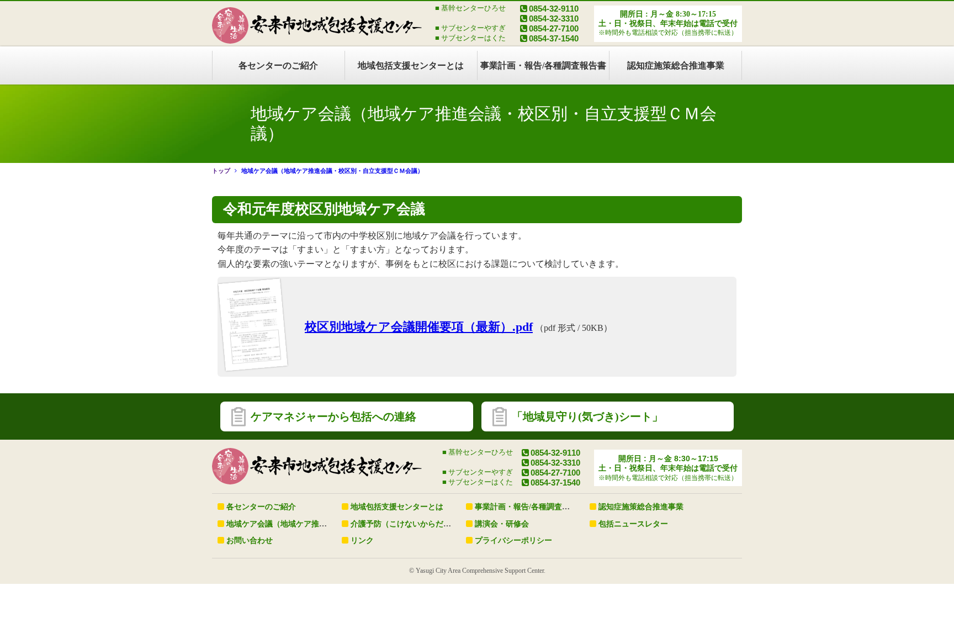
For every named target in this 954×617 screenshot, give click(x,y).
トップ (221, 170)
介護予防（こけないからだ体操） (409, 524)
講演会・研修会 (502, 524)
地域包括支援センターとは (411, 65)
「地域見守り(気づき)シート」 (587, 416)
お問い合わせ (249, 540)
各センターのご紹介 (278, 65)
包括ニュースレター (633, 524)
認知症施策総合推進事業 (675, 65)
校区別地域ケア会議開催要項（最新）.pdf (419, 327)
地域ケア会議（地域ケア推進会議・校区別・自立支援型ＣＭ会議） (332, 170)
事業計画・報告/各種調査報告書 (543, 65)
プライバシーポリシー (513, 540)
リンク (362, 540)
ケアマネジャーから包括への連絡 (333, 416)
